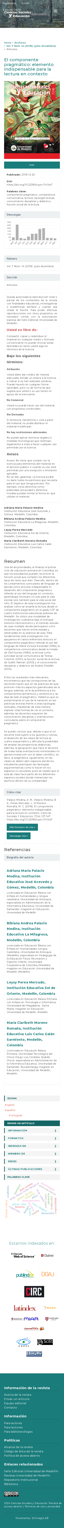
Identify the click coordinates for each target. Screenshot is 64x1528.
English (10, 1104)
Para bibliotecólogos (18, 1431)
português (15, 1115)
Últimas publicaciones (25, 1169)
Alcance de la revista (18, 1447)
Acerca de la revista (17, 1394)
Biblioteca (11, 1484)
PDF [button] (32, 165)
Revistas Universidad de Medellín (27, 1475)
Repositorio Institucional (21, 1479)
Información (17, 1130)
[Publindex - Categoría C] (25, 1273)
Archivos (20, 42)
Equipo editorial (15, 1403)
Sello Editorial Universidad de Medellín (31, 1471)
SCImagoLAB (40, 1518)
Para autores (13, 1423)
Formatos (15, 1138)
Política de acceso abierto (22, 1455)
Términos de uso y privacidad (42, 1506)
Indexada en (17, 1145)
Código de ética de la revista (23, 1451)
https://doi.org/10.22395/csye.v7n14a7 (30, 184)
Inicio (7, 42)
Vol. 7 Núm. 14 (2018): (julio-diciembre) (31, 45)
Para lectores (13, 1427)
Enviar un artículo (20, 1123)
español (10, 1110)
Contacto (10, 1407)
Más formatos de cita (22, 827)
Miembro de (16, 1153)
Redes (12, 1161)
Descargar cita (18, 836)
